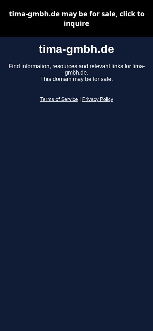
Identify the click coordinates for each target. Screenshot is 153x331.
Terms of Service (59, 99)
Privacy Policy (97, 99)
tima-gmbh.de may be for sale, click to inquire (76, 18)
